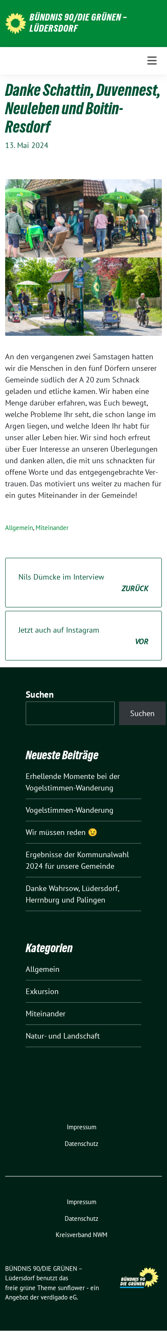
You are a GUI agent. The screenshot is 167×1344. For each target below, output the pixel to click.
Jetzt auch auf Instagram (83, 635)
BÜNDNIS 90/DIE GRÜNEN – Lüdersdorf (78, 23)
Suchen (40, 694)
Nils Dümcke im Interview (83, 582)
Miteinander (52, 528)
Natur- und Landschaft (63, 1036)
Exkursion (42, 991)
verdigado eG (59, 1297)
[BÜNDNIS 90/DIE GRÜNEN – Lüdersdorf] (15, 22)
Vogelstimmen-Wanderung (69, 810)
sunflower (71, 1288)
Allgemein (19, 528)
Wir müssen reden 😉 (61, 832)
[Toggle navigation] (152, 60)
